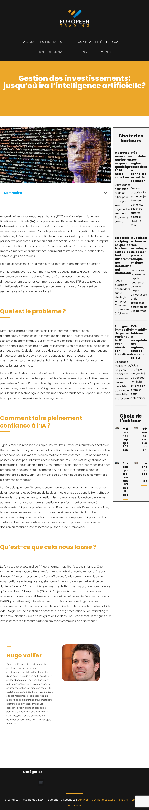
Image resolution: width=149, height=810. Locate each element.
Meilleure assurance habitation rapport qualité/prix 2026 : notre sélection (124, 165)
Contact (83, 800)
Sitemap (123, 800)
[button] (105, 193)
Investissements (97, 52)
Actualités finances (42, 42)
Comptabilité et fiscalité (102, 42)
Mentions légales (103, 800)
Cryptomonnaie (51, 52)
